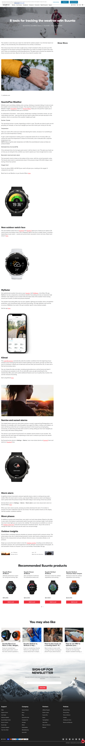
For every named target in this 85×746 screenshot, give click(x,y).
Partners (44, 727)
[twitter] (70, 739)
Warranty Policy (66, 710)
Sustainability (25, 727)
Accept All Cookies (74, 2)
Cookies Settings (56, 2)
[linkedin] (79, 739)
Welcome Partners (46, 724)
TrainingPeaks (45, 719)
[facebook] (66, 739)
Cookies (65, 717)
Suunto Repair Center (6, 719)
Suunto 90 (24, 732)
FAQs (2, 710)
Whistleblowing (25, 729)
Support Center (4, 712)
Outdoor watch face (8, 524)
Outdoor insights (31, 543)
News (23, 712)
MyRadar (35, 293)
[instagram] (63, 739)
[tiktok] (76, 739)
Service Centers (4, 722)
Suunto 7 (28, 293)
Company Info (25, 719)
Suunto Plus (45, 714)
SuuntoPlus (14, 108)
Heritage (24, 722)
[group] (10, 641)
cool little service (8, 361)
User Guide (3, 714)
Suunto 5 (29, 230)
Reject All (65, 2)
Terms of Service (66, 714)
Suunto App (3, 724)
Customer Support (5, 727)
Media (23, 724)
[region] (42, 2)
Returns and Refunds (67, 722)
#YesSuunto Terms (67, 719)
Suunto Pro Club (25, 717)
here (29, 173)
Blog (23, 714)
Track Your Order (4, 729)
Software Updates (5, 717)
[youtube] (73, 739)
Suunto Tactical (25, 710)
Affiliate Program (46, 710)
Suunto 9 (21, 230)
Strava (43, 717)
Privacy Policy (66, 712)
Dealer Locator (45, 712)
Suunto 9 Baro (27, 108)
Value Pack (44, 722)
